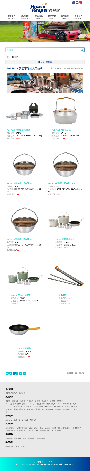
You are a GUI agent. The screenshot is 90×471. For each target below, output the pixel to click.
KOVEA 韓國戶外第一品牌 (66, 404)
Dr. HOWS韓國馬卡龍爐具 (15, 409)
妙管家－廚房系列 (41, 401)
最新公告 (8, 420)
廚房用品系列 (66, 428)
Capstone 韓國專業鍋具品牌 (41, 406)
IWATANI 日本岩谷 (34, 409)
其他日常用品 (22, 430)
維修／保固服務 (29, 438)
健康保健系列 (22, 428)
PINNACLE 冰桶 (71, 406)
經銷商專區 (41, 438)
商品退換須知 (56, 430)
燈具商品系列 (33, 428)
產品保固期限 (33, 430)
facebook (73, 2)
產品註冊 (8, 438)
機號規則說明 (45, 430)
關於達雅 (22, 393)
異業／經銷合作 (21, 446)
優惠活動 (17, 420)
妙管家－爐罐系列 (12, 401)
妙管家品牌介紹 (11, 393)
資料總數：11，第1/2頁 (75, 373)
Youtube (77, 2)
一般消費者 (9, 446)
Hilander (8, 412)
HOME (45, 7)
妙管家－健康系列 (56, 401)
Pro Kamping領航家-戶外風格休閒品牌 (40, 404)
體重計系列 (77, 428)
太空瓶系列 (56, 428)
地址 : (18, 464)
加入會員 (17, 438)
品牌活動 (25, 420)
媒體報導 (33, 420)
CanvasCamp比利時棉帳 (51, 409)
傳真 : (61, 464)
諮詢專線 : (44, 464)
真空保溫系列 (45, 428)
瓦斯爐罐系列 (10, 428)
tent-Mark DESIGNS (70, 409)
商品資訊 (58, 68)
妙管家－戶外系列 (26, 401)
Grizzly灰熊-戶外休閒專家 (15, 404)
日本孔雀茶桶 (58, 406)
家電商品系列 (10, 430)
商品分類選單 (46, 62)
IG (80, 2)
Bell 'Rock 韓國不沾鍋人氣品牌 (17, 406)
